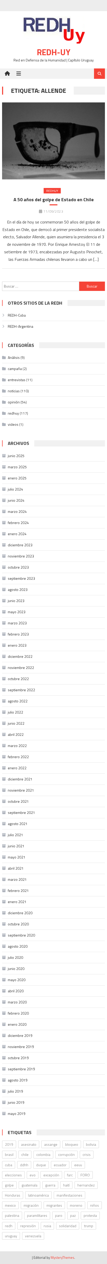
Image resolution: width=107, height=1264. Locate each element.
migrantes (54, 1205)
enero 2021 (17, 901)
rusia (47, 1225)
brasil (9, 1154)
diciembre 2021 (20, 779)
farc (70, 1175)
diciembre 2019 (20, 1035)
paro (58, 1215)
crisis (87, 1154)
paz (73, 1215)
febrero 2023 (18, 634)
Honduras (12, 1195)
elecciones (13, 1175)
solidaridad (67, 1225)
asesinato (28, 1144)
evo (33, 1175)
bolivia (91, 1144)
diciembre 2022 (20, 656)
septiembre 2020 (21, 935)
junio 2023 (16, 600)
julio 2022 (15, 712)
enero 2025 (17, 478)
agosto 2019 (18, 1080)
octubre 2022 (18, 678)
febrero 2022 (18, 756)
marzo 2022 (17, 745)
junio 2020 (16, 968)
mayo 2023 (16, 611)
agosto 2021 (18, 823)
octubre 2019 (18, 1057)
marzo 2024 (17, 511)
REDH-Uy (53, 52)
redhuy (52, 190)
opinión (14, 402)
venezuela (33, 1236)
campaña (15, 368)
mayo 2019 (16, 1113)
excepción (51, 1175)
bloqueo (71, 1144)
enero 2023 (17, 645)
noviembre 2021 (21, 790)
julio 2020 (15, 957)
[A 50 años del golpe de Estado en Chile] (53, 140)
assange (50, 1144)
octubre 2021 (18, 801)
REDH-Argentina (20, 326)
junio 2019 (16, 1102)
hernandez (86, 1185)
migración (31, 1205)
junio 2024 (16, 500)
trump (88, 1225)
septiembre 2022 (21, 690)
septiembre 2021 (21, 812)
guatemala (29, 1185)
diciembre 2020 (20, 913)
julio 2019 (15, 1091)
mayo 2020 (16, 979)
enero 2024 (17, 533)
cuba (8, 1165)
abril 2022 (16, 734)
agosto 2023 (18, 589)
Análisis (14, 357)
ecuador (60, 1165)
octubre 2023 (18, 567)
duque (41, 1165)
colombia (43, 1154)
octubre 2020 (18, 924)
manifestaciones (69, 1195)
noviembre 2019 (21, 1046)
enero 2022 (17, 768)
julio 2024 (15, 489)
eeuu (78, 1165)
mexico (10, 1205)
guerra (50, 1185)
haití (66, 1185)
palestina (12, 1215)
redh (8, 1225)
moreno (76, 1205)
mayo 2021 (16, 857)
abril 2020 (16, 991)
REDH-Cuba (17, 315)
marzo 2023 (17, 623)
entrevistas (16, 379)
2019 (9, 1144)
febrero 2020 (18, 1013)
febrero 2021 (18, 890)
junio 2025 (16, 455)
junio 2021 (16, 846)
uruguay (11, 1236)
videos (13, 424)
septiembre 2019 (21, 1069)
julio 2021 (15, 834)
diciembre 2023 (20, 545)
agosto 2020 (18, 946)
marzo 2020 (17, 1002)
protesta (90, 1215)
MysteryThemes (62, 1257)
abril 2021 (16, 868)
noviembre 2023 (21, 556)
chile (25, 1154)
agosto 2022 (18, 701)
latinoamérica (38, 1195)
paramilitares (37, 1215)
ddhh (24, 1165)
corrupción (66, 1154)
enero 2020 (17, 1024)
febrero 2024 (18, 522)
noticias (14, 391)
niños (94, 1205)
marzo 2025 (17, 467)
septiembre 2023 (21, 578)
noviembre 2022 (21, 667)
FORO (85, 1175)
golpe (9, 1185)
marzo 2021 (17, 879)
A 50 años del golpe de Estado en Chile (54, 199)
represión (28, 1225)
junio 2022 (16, 723)
